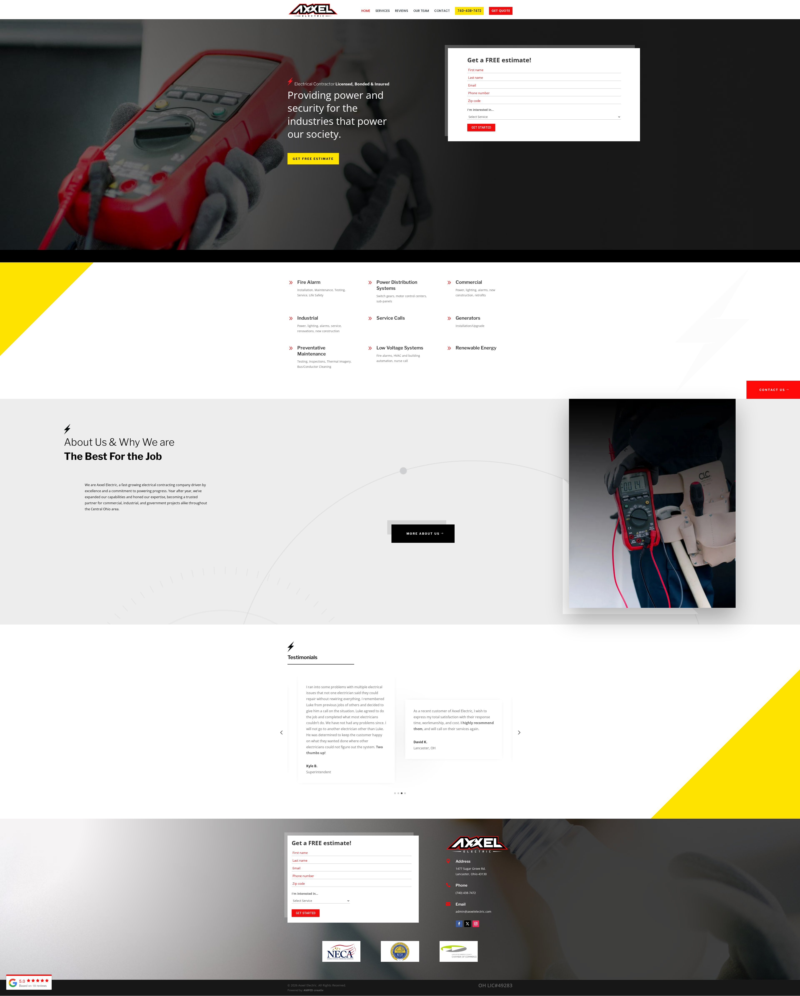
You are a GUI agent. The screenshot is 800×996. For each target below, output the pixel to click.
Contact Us (772, 390)
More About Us (423, 533)
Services (382, 11)
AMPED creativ (313, 990)
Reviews (401, 11)
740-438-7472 (469, 11)
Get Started (481, 127)
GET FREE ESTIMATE (313, 158)
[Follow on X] (467, 923)
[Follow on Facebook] (459, 923)
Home (365, 11)
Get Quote (500, 11)
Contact (442, 11)
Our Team (421, 11)
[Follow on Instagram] (475, 923)
